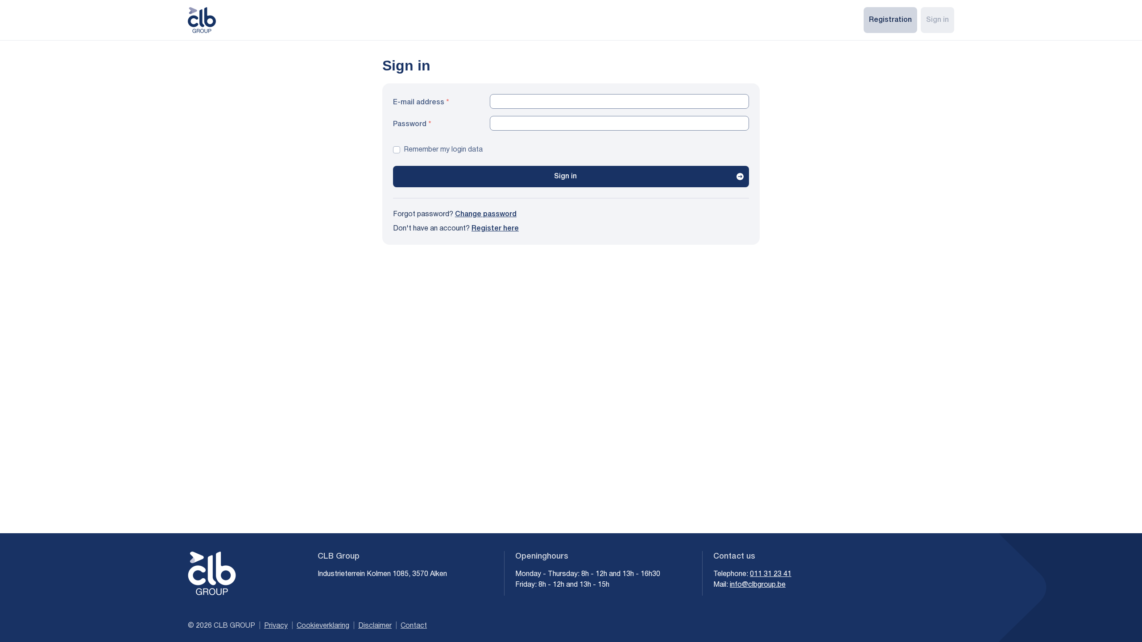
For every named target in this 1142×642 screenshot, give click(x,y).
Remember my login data (443, 150)
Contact (414, 626)
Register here (495, 229)
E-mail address (418, 102)
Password (409, 124)
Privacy (276, 626)
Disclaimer (375, 626)
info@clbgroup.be (758, 585)
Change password (486, 214)
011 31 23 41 (770, 574)
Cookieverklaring (323, 626)
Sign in (937, 20)
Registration (890, 20)
